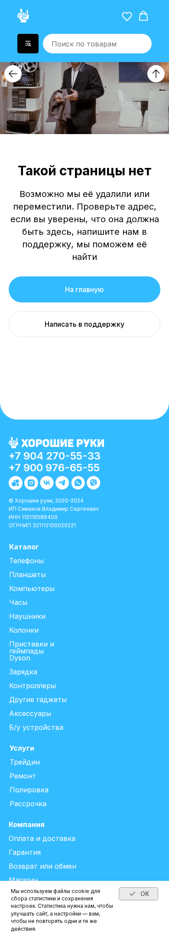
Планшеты (27, 574)
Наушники (27, 616)
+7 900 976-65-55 (54, 467)
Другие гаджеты (38, 699)
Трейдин (25, 762)
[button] (127, 16)
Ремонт (23, 776)
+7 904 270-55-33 (54, 456)
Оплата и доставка (42, 838)
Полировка (29, 789)
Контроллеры (32, 685)
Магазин (23, 880)
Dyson (19, 657)
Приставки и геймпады (31, 647)
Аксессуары (30, 713)
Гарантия (25, 852)
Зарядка (23, 671)
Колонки (24, 630)
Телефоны (26, 560)
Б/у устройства (36, 727)
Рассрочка (28, 803)
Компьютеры (32, 588)
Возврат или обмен (42, 866)
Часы (18, 602)
